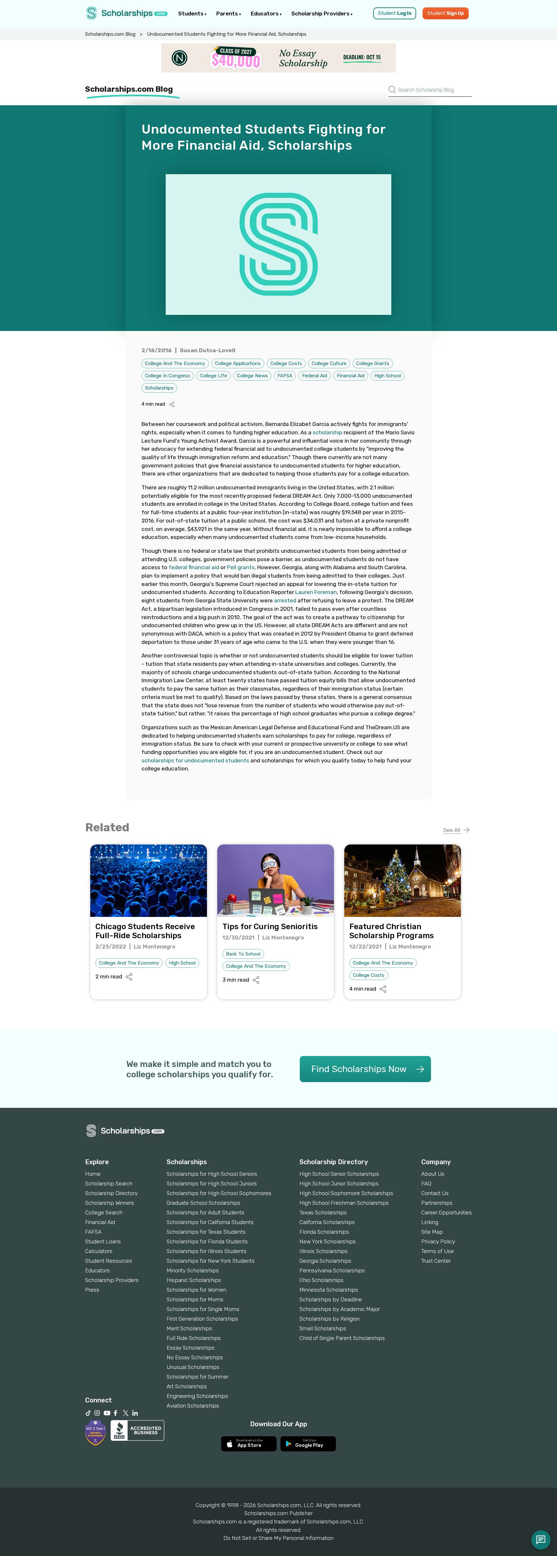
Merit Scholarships (189, 1328)
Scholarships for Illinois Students (207, 1251)
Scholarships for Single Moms (203, 1309)
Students (191, 13)
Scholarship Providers (321, 13)
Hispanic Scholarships (194, 1280)
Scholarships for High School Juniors (212, 1183)
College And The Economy (175, 363)
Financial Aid (351, 376)
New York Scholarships (327, 1241)
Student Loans (103, 1241)
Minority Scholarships (193, 1270)
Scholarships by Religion (329, 1319)
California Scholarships (327, 1222)
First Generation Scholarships (202, 1319)
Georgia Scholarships (325, 1261)
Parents (227, 13)
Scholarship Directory (111, 1193)
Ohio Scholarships (321, 1280)
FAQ (426, 1183)
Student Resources (108, 1261)
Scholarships (159, 388)
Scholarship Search (108, 1183)
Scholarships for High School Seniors (212, 1174)
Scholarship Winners (109, 1203)
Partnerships (437, 1203)
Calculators (98, 1251)
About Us (433, 1174)
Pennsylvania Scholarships (332, 1270)
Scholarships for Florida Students (207, 1241)
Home (93, 1174)
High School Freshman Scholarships (344, 1203)
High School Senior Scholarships (339, 1174)
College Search (103, 1212)
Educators (265, 13)
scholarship (327, 432)
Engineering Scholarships (197, 1396)
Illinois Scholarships (323, 1251)
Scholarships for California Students (210, 1222)
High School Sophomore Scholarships (346, 1193)
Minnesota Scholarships (328, 1290)
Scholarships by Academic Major (339, 1309)
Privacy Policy (438, 1241)
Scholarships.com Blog (110, 34)
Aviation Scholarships (193, 1405)
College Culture (329, 363)
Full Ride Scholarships (194, 1338)
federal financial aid (194, 567)
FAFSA (285, 376)
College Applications (238, 363)
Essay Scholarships (191, 1347)
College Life (213, 376)
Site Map (432, 1232)
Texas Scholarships (323, 1212)
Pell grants (241, 567)
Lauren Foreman (316, 592)
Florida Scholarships (324, 1232)
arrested (285, 600)
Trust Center (436, 1261)
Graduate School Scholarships (203, 1203)
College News (252, 376)
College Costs (286, 363)
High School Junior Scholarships (339, 1183)
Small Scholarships (322, 1328)
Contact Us (435, 1193)
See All (452, 830)
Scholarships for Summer (198, 1376)
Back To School (243, 954)
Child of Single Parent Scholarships (342, 1338)
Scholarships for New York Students (211, 1261)
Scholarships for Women (196, 1290)
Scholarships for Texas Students (206, 1232)
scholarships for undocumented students (195, 760)
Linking (429, 1222)
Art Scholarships (187, 1386)
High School (387, 376)
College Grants (372, 363)
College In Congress (167, 376)
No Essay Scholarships (195, 1357)
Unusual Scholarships (193, 1367)
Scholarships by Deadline (330, 1299)
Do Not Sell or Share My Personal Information (278, 1538)
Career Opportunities (446, 1212)
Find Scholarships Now (358, 1069)
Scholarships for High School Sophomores (219, 1193)
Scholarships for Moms (195, 1299)
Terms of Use (437, 1251)
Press (92, 1290)
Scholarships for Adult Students (205, 1212)
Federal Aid (314, 376)
